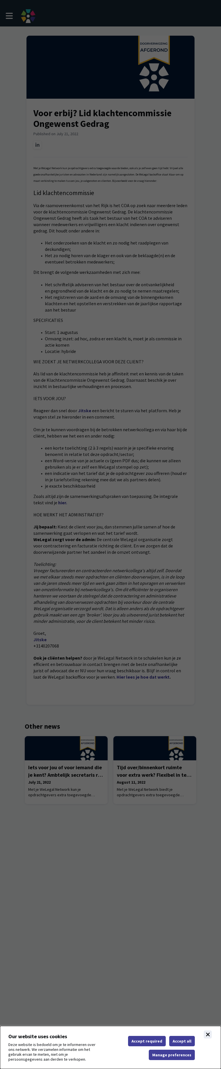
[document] (110, 1047)
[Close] (208, 1034)
